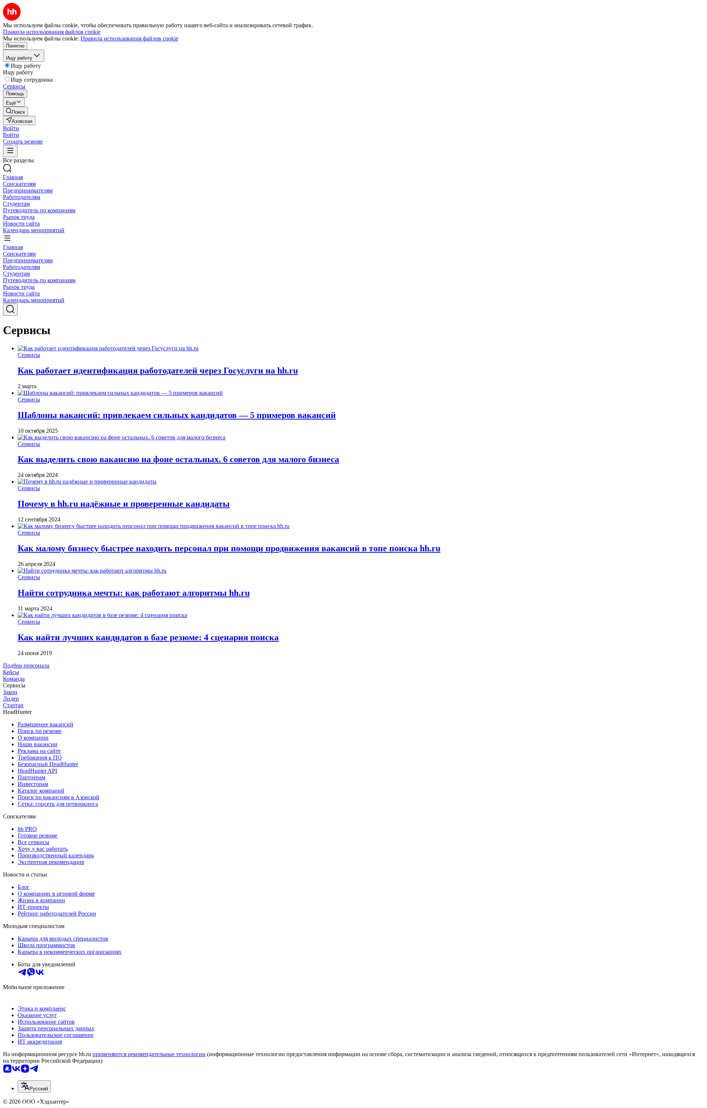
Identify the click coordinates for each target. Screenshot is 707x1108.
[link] (15, 111)
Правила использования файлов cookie (129, 38)
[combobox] (34, 1086)
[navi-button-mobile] (10, 151)
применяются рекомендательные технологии (148, 1054)
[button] (11, 128)
